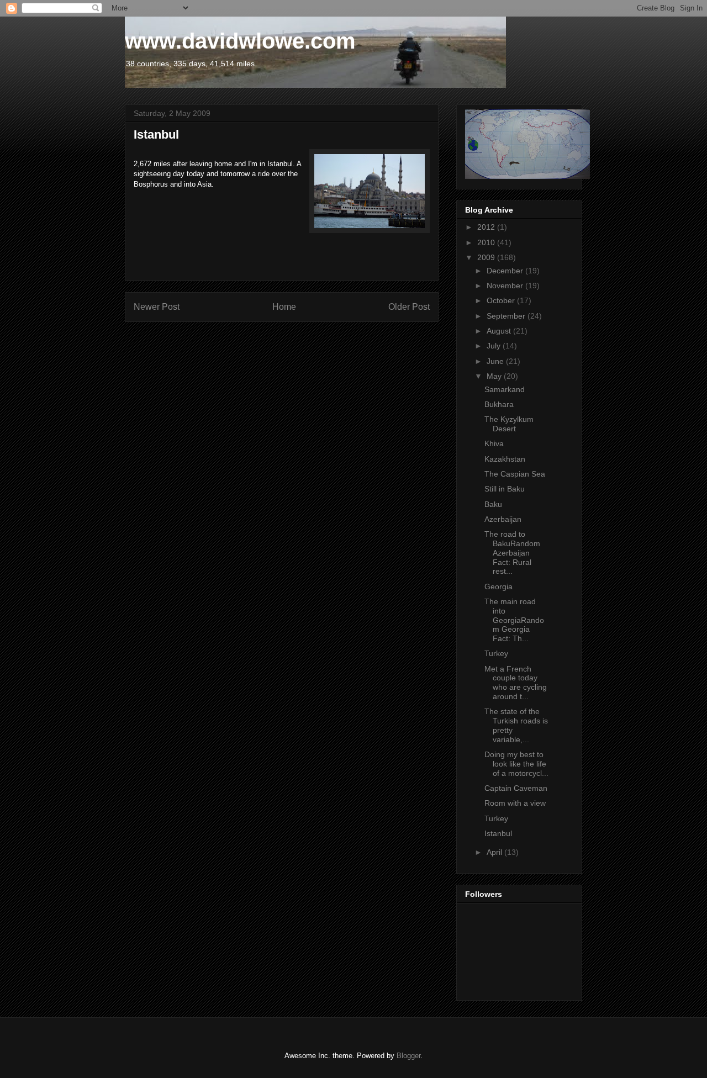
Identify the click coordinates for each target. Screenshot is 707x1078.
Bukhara (499, 404)
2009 (487, 257)
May (495, 376)
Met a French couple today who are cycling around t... (515, 682)
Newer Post (157, 306)
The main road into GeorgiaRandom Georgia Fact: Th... (514, 620)
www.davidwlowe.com (240, 41)
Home (284, 306)
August (500, 330)
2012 (487, 227)
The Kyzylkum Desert (509, 424)
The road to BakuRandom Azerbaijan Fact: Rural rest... (512, 552)
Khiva (494, 443)
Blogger (408, 1055)
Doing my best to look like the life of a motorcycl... (516, 764)
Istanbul (498, 833)
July (495, 345)
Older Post (409, 306)
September (507, 315)
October (502, 300)
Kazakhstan (504, 459)
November (506, 285)
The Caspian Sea (514, 473)
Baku (493, 504)
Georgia (498, 586)
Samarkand (504, 389)
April (495, 852)
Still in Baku (504, 488)
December (506, 270)
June (496, 361)
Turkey (496, 653)
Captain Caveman (515, 788)
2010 (487, 242)
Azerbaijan (502, 519)
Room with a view (515, 803)
